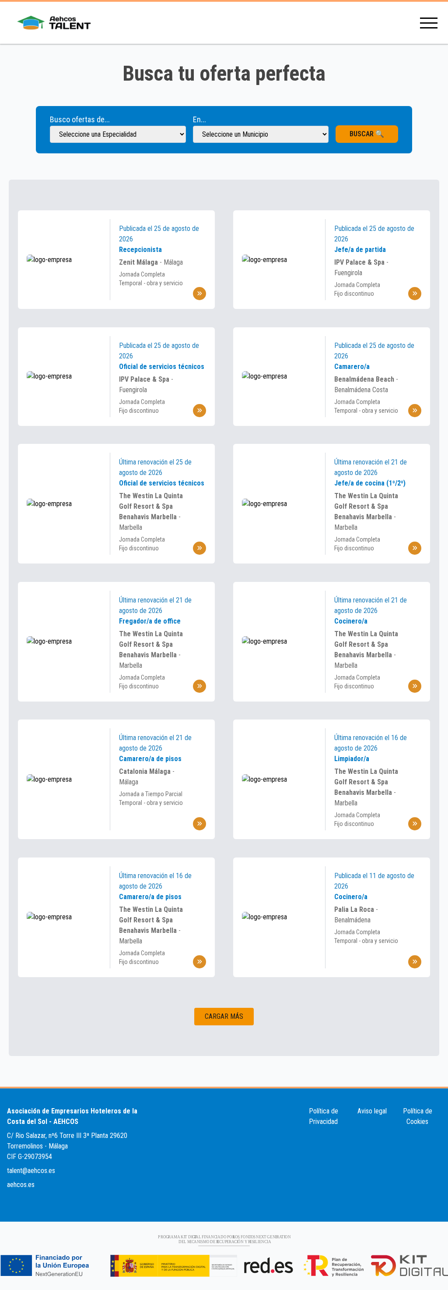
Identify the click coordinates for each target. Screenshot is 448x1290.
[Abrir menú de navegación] (429, 23)
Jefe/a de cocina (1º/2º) (370, 483)
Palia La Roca (355, 909)
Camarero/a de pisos (150, 759)
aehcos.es (21, 1184)
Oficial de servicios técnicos (161, 366)
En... (199, 119)
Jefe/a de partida (360, 249)
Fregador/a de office (150, 621)
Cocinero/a (351, 621)
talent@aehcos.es (31, 1170)
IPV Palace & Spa (360, 262)
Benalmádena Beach (365, 379)
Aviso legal (372, 1111)
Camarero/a (352, 366)
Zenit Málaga (139, 262)
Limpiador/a (351, 759)
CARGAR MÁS (224, 1016)
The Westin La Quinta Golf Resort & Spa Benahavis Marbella (151, 506)
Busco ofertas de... (80, 119)
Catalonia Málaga (145, 771)
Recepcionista (140, 249)
